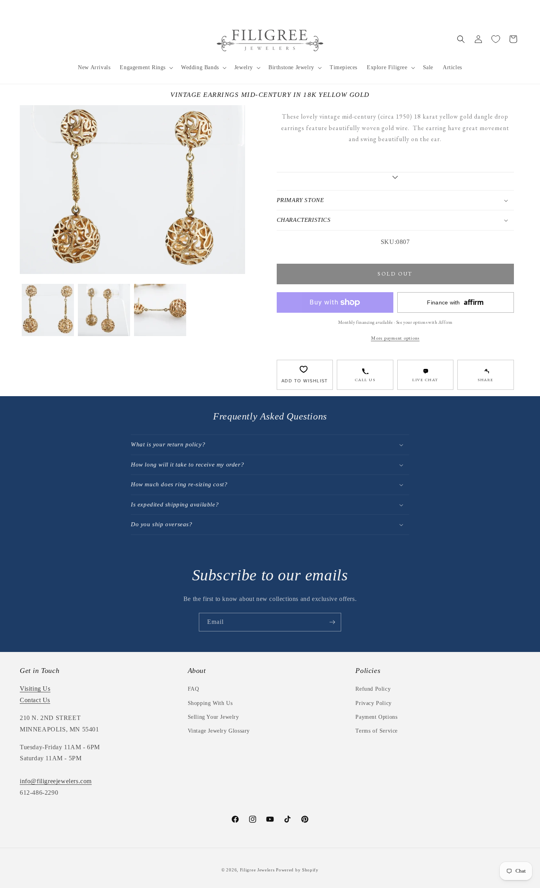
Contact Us (35, 700)
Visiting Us (35, 688)
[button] (145, 67)
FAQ (193, 689)
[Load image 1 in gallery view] (48, 310)
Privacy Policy (373, 703)
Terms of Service (376, 731)
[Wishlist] (495, 39)
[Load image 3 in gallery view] (160, 310)
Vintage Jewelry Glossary (219, 731)
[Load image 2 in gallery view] (104, 310)
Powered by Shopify (297, 869)
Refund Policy (373, 689)
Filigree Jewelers (257, 869)
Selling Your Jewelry (213, 717)
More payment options (395, 337)
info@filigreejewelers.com (56, 781)
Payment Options (376, 717)
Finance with (455, 302)
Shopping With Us (210, 703)
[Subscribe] (332, 622)
